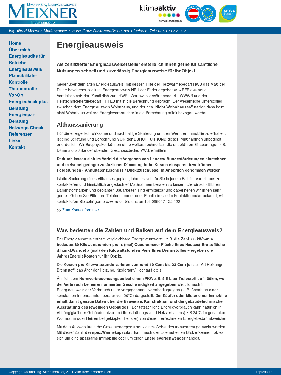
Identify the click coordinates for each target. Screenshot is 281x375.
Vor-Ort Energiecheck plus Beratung (28, 101)
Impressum (264, 371)
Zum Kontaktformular (80, 209)
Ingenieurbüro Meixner (43, 13)
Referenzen (21, 134)
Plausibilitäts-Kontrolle (23, 78)
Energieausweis (25, 69)
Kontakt (17, 147)
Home (15, 43)
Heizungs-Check (26, 127)
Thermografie (23, 88)
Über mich (19, 49)
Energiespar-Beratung (22, 117)
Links (14, 140)
